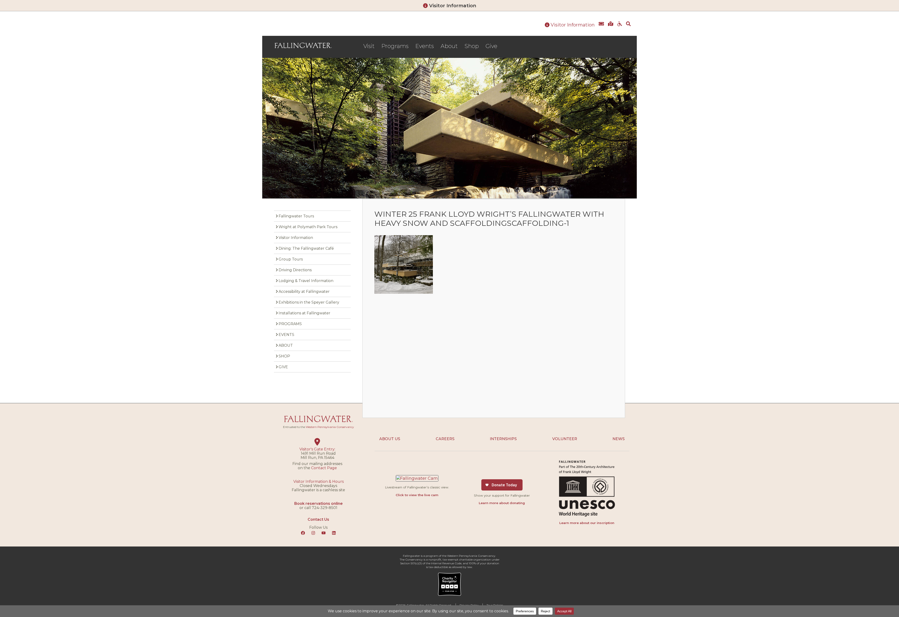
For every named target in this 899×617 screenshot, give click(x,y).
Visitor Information (452, 5)
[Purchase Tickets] (601, 27)
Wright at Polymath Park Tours (308, 227)
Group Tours (291, 259)
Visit (369, 46)
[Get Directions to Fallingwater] (611, 27)
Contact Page (324, 468)
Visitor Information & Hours (318, 481)
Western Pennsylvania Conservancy (330, 427)
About (449, 46)
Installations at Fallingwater (304, 313)
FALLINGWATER (303, 45)
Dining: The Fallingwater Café (306, 248)
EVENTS (286, 334)
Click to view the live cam (417, 495)
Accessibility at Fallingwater (304, 291)
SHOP (284, 356)
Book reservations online (318, 503)
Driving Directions (295, 270)
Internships (503, 439)
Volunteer (564, 439)
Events (424, 46)
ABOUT (286, 345)
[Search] (628, 27)
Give (491, 46)
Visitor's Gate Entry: (317, 449)
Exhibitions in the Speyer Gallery (309, 302)
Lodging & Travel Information (306, 281)
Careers (445, 439)
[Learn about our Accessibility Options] (619, 27)
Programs (395, 46)
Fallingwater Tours (296, 216)
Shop (471, 46)
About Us (389, 439)
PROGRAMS (290, 324)
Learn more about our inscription (586, 523)
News (618, 439)
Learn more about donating (502, 503)
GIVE (283, 367)
